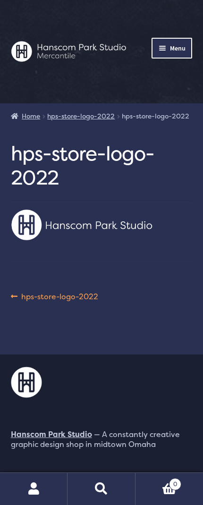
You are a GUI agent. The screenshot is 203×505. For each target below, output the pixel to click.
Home (31, 115)
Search (101, 489)
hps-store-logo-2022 (81, 115)
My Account (34, 489)
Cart (156, 480)
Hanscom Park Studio (51, 434)
